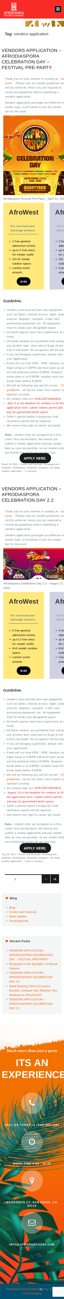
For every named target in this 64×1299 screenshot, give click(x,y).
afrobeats (6, 467)
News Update (18, 916)
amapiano (43, 467)
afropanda (32, 467)
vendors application (12, 471)
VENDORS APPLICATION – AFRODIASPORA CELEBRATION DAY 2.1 (31, 1004)
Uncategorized (51, 464)
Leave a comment (34, 861)
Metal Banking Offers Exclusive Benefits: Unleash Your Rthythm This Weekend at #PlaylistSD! (33, 991)
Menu (58, 9)
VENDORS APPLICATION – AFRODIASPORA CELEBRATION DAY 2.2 (32, 494)
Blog (12, 907)
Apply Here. (35, 458)
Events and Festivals (32, 464)
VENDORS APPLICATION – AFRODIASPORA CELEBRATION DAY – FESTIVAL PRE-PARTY (31, 955)
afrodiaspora (19, 467)
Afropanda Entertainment (22, 1289)
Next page (55, 879)
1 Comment (30, 471)
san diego (55, 467)
